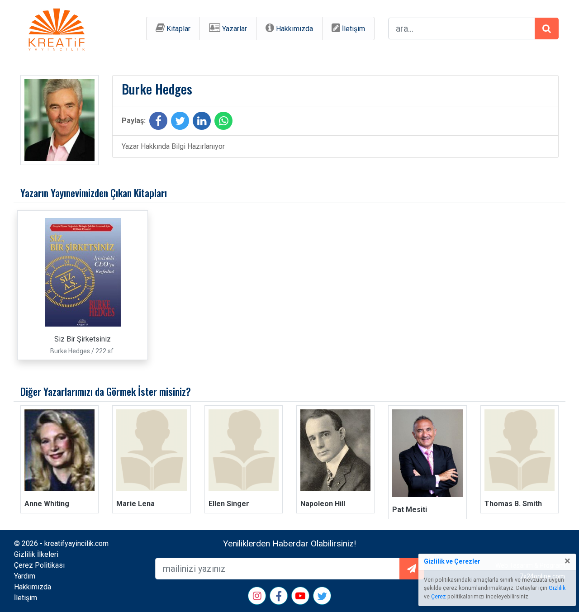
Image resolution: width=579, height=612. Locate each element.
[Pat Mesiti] (427, 452)
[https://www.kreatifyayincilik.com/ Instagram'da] (257, 597)
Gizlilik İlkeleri (36, 554)
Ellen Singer (229, 503)
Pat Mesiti (409, 509)
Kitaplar (178, 28)
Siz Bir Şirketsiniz (82, 339)
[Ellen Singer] (244, 450)
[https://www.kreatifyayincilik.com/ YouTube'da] (300, 597)
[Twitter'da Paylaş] (180, 122)
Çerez (438, 596)
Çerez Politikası (39, 565)
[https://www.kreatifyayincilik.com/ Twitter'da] (322, 597)
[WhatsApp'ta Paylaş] (223, 122)
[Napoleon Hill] (335, 450)
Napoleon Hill (322, 503)
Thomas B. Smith (513, 503)
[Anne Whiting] (59, 450)
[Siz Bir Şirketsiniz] (83, 271)
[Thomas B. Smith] (519, 450)
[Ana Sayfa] (56, 28)
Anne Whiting (46, 503)
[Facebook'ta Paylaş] (158, 122)
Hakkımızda (294, 28)
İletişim (353, 28)
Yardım (24, 576)
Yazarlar (234, 28)
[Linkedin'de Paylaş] (202, 122)
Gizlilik (557, 588)
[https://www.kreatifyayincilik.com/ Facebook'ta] (278, 597)
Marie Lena (135, 503)
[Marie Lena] (151, 450)
